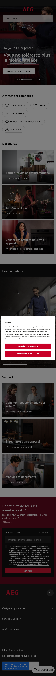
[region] (28, 338)
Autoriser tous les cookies (28, 354)
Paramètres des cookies (28, 346)
